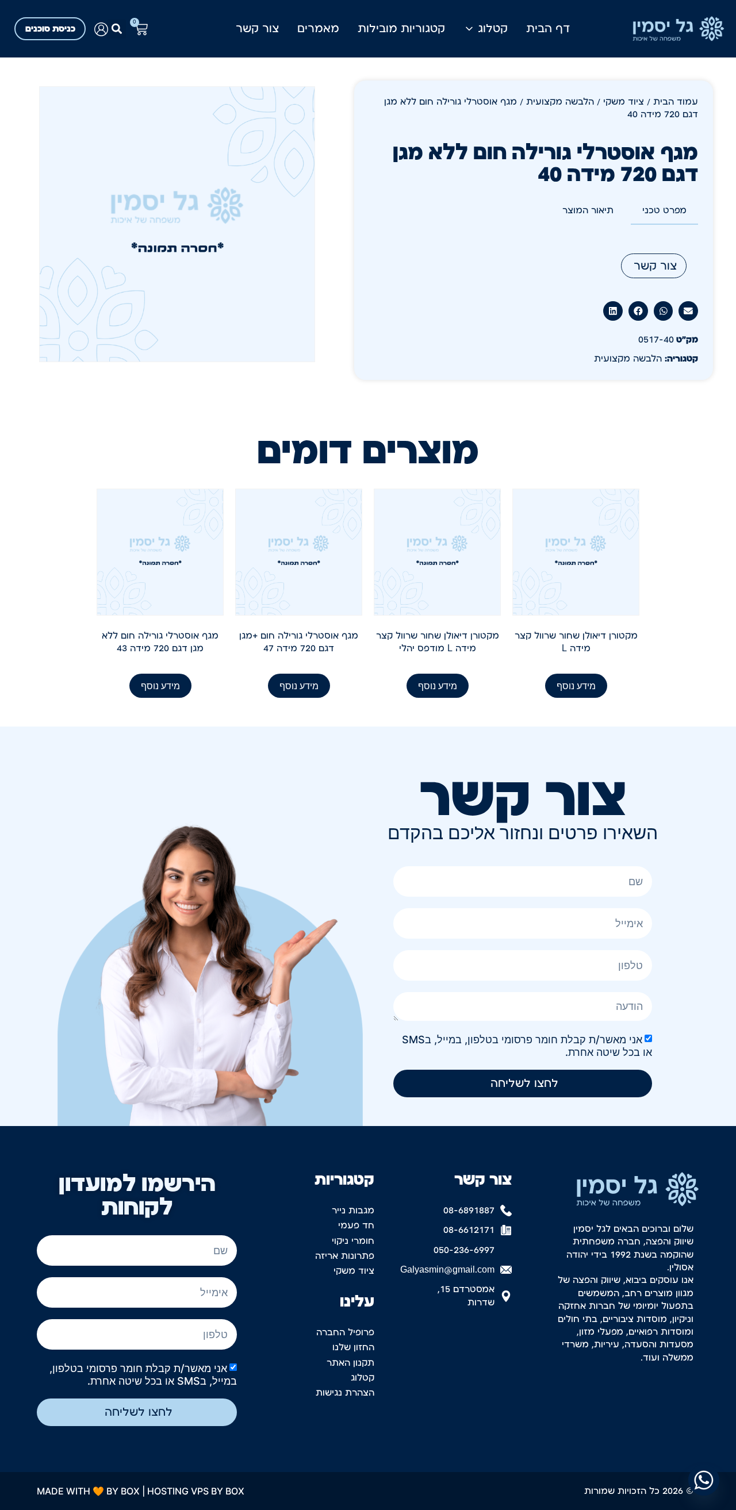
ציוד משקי (623, 101)
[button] (116, 29)
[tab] (664, 211)
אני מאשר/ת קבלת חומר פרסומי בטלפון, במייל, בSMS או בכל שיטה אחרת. (143, 1374)
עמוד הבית (675, 101)
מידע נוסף (576, 685)
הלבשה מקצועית (560, 101)
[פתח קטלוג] (469, 29)
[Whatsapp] (703, 1480)
